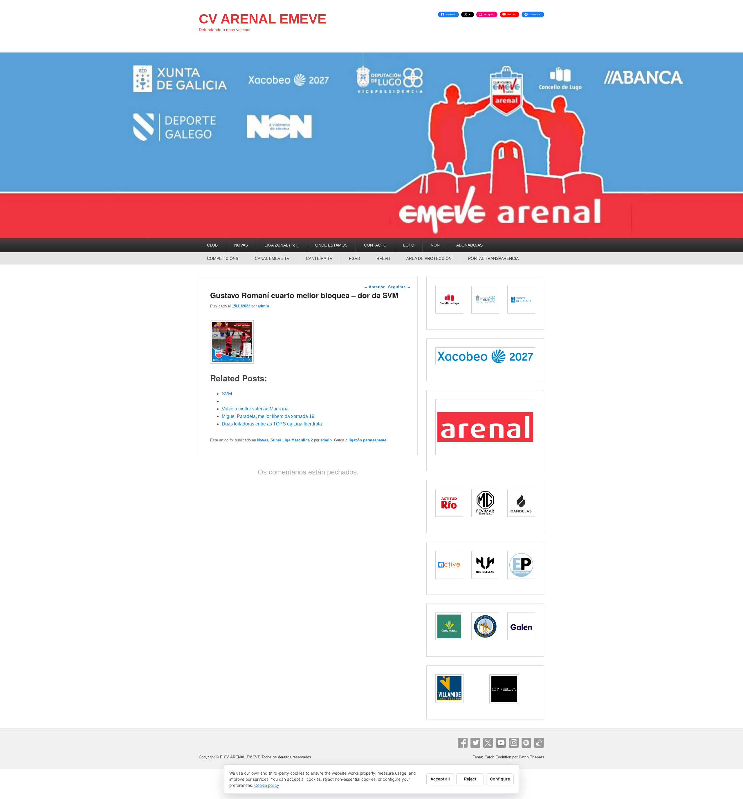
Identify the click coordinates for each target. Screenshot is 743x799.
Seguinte (399, 287)
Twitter (475, 743)
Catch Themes (531, 757)
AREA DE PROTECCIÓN (429, 258)
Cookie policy (266, 785)
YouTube (501, 743)
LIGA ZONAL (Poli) (281, 245)
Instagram (514, 743)
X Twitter (488, 743)
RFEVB (383, 258)
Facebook (463, 743)
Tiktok (539, 743)
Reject (470, 778)
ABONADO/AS (469, 245)
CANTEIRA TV (319, 258)
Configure (500, 778)
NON (435, 245)
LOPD (408, 245)
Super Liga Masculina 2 (291, 440)
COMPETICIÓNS (222, 258)
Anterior (374, 287)
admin (263, 306)
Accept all (440, 778)
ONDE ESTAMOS (331, 245)
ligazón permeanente (367, 440)
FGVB (354, 258)
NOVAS (241, 245)
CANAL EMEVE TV (272, 258)
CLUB (212, 245)
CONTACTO (375, 245)
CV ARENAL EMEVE (263, 18)
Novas (262, 440)
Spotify (526, 743)
